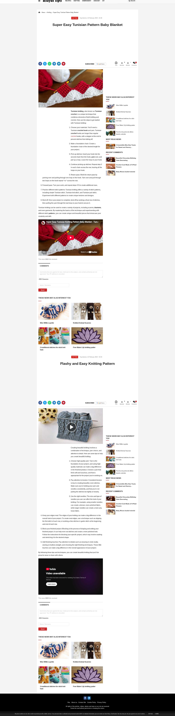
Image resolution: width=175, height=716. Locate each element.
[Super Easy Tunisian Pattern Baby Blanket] (70, 88)
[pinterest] (63, 64)
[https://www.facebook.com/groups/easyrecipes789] (85, 697)
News (43, 12)
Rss (69, 702)
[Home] (39, 12)
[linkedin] (59, 64)
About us (74, 702)
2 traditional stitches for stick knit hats (52, 349)
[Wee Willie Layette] (54, 311)
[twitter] (45, 64)
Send (42, 290)
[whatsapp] (49, 64)
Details (150, 713)
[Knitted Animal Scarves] (87, 311)
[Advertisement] (87, 42)
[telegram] (54, 64)
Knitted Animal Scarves (82, 323)
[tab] (44, 266)
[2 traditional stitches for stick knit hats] (54, 335)
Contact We (82, 702)
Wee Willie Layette (47, 323)
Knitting (49, 12)
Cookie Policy (91, 702)
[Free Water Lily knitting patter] (87, 335)
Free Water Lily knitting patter (84, 347)
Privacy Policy (101, 702)
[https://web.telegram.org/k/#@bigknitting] (89, 697)
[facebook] (40, 64)
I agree (157, 713)
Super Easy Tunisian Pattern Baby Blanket (65, 12)
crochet (73, 136)
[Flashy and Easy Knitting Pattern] (70, 426)
